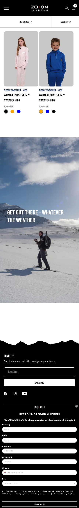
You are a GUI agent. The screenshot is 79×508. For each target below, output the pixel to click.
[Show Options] (74, 483)
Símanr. (5, 468)
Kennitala (6, 446)
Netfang (6, 425)
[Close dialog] (76, 406)
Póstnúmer (7, 457)
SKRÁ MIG (39, 382)
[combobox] (6, 472)
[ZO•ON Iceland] (39, 8)
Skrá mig (39, 504)
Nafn (4, 436)
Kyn (4, 479)
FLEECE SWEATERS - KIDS (15, 90)
